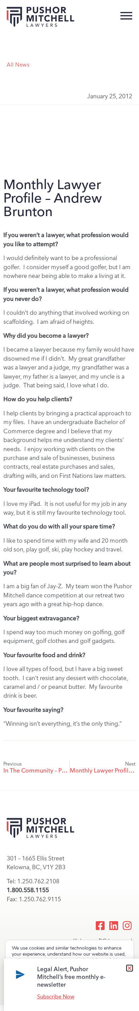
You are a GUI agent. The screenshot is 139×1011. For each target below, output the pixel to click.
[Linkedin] (114, 926)
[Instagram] (127, 926)
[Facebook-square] (100, 926)
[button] (129, 968)
